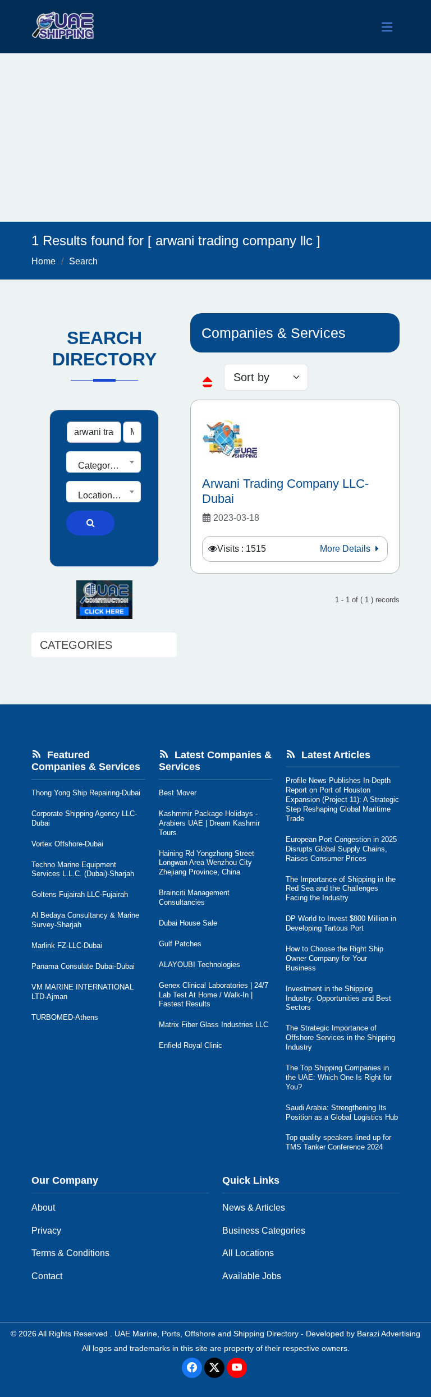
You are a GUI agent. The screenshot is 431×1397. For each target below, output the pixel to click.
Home (43, 261)
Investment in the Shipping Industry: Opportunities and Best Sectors (338, 998)
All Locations (248, 1253)
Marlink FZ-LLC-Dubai (66, 945)
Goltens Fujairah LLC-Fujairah (79, 894)
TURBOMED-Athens (64, 1017)
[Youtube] (237, 1368)
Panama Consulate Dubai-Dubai (83, 966)
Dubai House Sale (188, 923)
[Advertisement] (215, 137)
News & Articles (253, 1207)
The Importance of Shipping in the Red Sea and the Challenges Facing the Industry (341, 889)
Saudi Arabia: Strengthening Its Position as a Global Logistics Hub (342, 1112)
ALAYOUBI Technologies (199, 964)
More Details (346, 548)
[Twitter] (214, 1368)
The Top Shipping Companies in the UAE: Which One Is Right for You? (339, 1077)
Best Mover (177, 793)
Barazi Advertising (388, 1333)
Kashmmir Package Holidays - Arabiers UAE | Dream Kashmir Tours (209, 823)
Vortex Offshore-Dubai (67, 844)
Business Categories (263, 1230)
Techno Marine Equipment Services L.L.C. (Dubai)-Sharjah (82, 869)
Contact (46, 1276)
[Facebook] (192, 1368)
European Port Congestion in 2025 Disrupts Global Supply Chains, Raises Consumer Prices (341, 849)
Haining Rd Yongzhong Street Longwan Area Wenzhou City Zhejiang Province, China (206, 863)
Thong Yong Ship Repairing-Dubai (85, 793)
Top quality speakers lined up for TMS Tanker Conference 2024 (338, 1142)
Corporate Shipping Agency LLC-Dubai (84, 818)
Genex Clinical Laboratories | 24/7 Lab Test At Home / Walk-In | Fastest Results (213, 995)
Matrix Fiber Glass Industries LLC (213, 1024)
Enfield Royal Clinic (190, 1045)
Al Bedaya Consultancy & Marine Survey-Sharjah (85, 920)
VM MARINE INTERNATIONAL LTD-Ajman (82, 992)
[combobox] (103, 462)
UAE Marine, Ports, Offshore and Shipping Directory (206, 1333)
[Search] (90, 523)
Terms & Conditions (70, 1253)
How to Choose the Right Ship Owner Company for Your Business (334, 958)
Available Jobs (251, 1276)
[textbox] (104, 466)
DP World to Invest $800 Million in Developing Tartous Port (341, 923)
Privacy (46, 1230)
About (43, 1207)
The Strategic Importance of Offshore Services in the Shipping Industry (340, 1037)
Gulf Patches (180, 944)
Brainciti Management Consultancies (194, 897)
